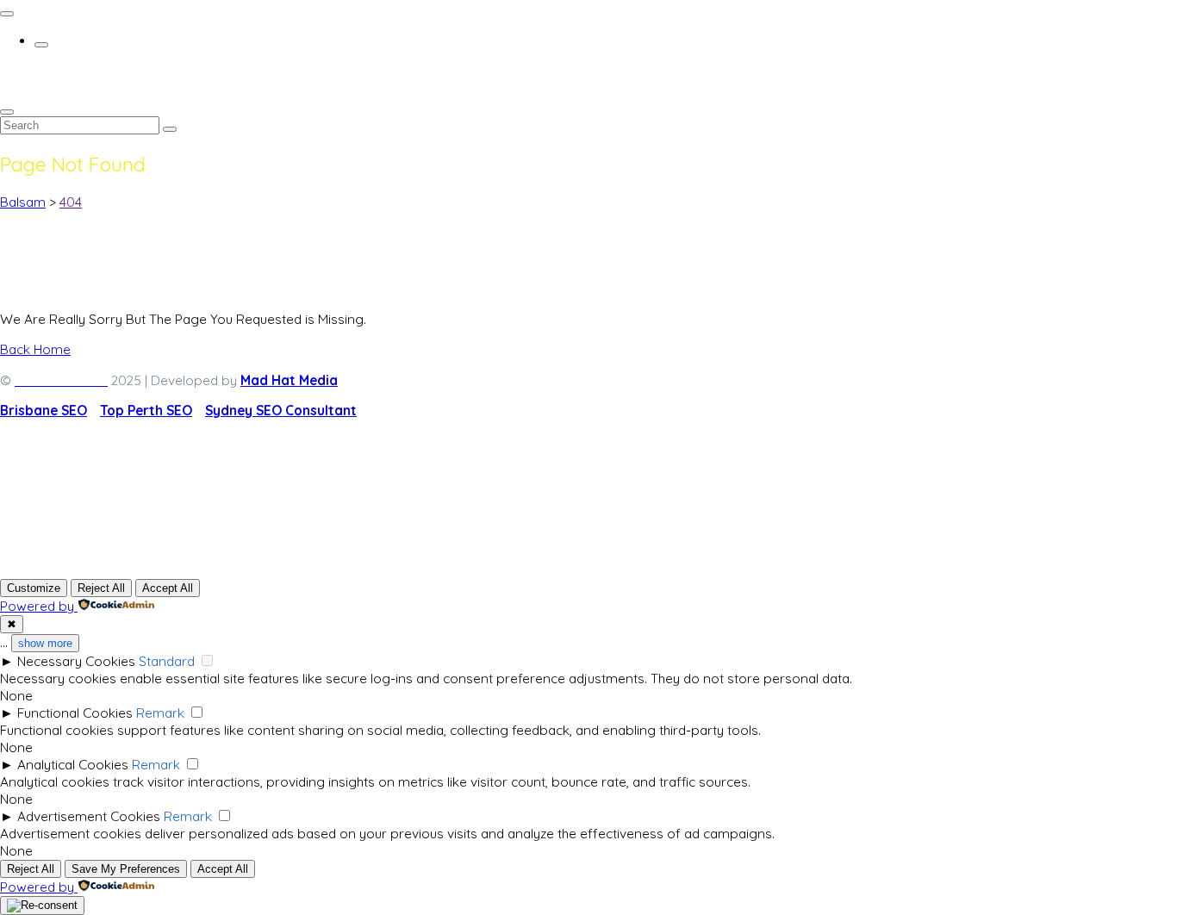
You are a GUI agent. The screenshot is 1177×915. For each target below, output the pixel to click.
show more (45, 643)
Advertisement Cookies (88, 816)
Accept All (167, 588)
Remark (160, 712)
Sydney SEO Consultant (281, 410)
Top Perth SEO (146, 410)
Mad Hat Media (289, 380)
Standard (167, 660)
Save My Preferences (126, 868)
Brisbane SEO (43, 410)
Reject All (101, 588)
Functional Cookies (75, 712)
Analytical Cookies (72, 764)
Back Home (35, 349)
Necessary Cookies (76, 660)
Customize (33, 588)
